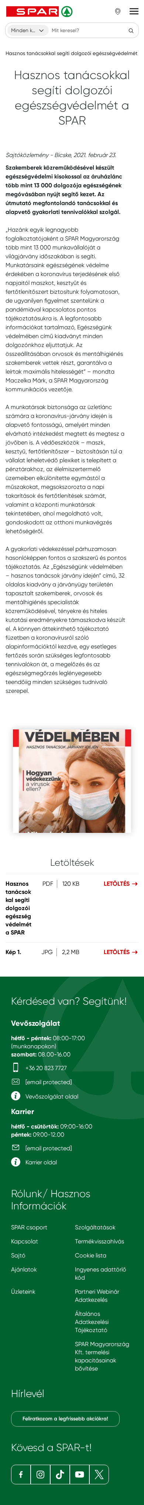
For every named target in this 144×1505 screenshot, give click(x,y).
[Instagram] (40, 1474)
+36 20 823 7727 (45, 1068)
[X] (99, 1474)
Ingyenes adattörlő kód (100, 1273)
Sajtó (18, 1255)
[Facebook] (21, 1474)
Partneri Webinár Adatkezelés (97, 1295)
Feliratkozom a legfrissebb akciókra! (65, 1419)
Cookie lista (90, 1255)
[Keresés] (131, 30)
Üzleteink (23, 1291)
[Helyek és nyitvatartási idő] (117, 11)
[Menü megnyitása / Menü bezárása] (134, 11)
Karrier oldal (40, 1162)
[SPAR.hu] (40, 11)
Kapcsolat (24, 1241)
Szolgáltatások (95, 1227)
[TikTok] (60, 1474)
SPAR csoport (29, 1227)
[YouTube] (79, 1474)
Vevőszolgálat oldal (51, 1096)
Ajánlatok (24, 1269)
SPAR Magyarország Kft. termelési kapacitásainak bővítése (102, 1356)
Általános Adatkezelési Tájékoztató (92, 1322)
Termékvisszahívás (99, 1241)
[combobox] (28, 30)
